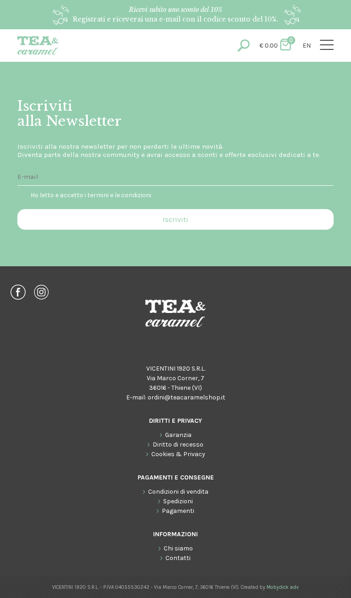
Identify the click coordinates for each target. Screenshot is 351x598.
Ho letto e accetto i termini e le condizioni (91, 195)
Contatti (178, 558)
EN (307, 45)
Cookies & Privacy (178, 454)
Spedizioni (178, 501)
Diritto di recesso (178, 444)
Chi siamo (178, 548)
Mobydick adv (282, 587)
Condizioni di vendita (178, 492)
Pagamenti (178, 511)
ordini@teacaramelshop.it (186, 397)
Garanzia (178, 435)
